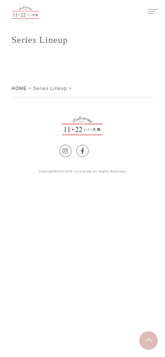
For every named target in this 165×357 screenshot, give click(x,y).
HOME (19, 88)
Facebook (88, 149)
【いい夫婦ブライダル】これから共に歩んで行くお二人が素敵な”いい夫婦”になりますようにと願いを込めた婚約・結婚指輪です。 (26, 12)
